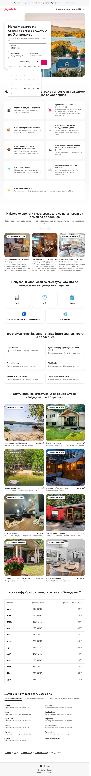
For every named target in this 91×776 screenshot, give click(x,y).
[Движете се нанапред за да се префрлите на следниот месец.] (37, 62)
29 (33, 89)
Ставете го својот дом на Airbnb (70, 9)
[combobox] (28, 48)
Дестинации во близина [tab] (13, 699)
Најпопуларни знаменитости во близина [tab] (65, 699)
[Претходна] (40, 228)
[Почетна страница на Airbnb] (10, 9)
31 (12, 93)
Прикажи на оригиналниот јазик (63, 3)
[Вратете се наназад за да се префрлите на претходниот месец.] (12, 62)
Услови (50, 772)
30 (38, 89)
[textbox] (18, 55)
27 (25, 89)
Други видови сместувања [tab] (36, 699)
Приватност (41, 772)
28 (29, 89)
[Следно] (49, 228)
